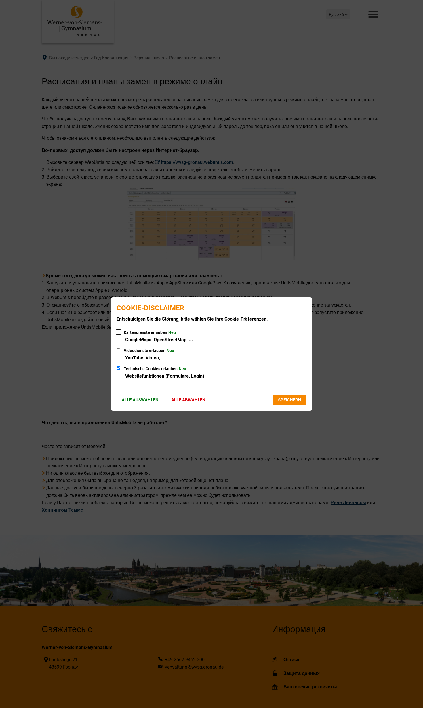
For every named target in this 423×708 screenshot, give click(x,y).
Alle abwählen (188, 400)
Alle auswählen (140, 400)
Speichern (289, 400)
